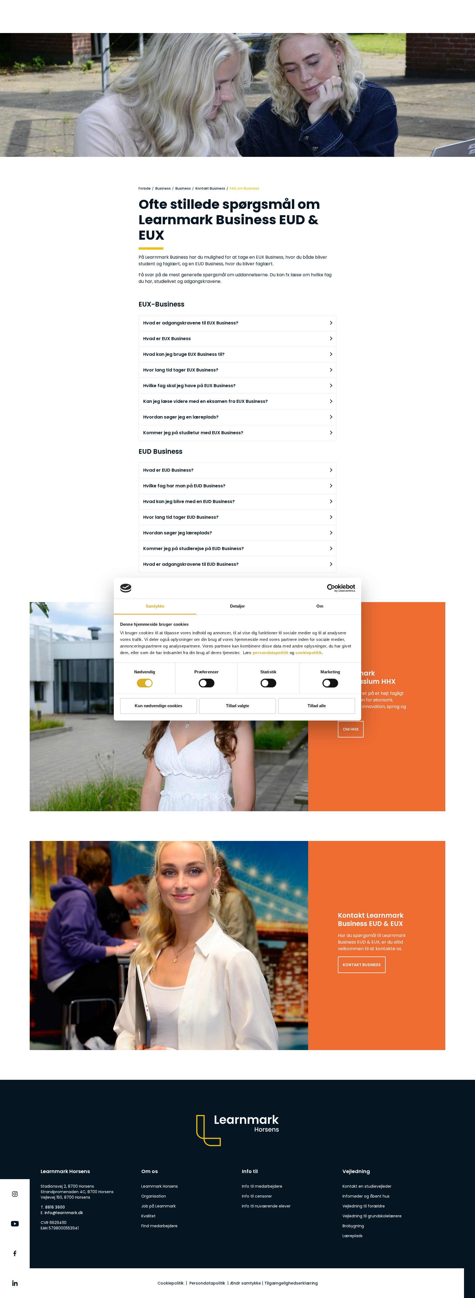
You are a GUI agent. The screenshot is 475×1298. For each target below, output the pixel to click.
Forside (145, 188)
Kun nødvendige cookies (158, 706)
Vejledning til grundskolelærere (372, 1216)
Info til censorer (257, 1196)
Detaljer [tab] (237, 606)
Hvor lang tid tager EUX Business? (180, 370)
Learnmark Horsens (159, 1186)
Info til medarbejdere (262, 1186)
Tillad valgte (237, 706)
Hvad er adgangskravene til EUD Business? (191, 564)
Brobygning (353, 1226)
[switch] (206, 683)
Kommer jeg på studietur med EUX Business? (193, 433)
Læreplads (353, 1236)
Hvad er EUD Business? (168, 470)
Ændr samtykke (245, 1283)
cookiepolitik (309, 653)
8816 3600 (55, 1207)
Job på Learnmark (158, 1206)
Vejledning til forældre (364, 1206)
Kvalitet (148, 1216)
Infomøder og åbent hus (366, 1196)
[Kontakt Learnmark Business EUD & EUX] (237, 945)
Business (163, 188)
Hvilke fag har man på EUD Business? (184, 486)
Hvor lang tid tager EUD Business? (181, 517)
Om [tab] (319, 606)
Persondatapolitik (207, 1283)
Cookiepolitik (171, 1283)
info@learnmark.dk (64, 1212)
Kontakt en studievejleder (367, 1186)
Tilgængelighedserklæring (291, 1283)
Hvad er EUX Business (167, 338)
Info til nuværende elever (266, 1206)
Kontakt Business (210, 188)
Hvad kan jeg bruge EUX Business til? (184, 354)
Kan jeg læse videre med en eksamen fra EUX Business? (205, 401)
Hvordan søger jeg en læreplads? (181, 417)
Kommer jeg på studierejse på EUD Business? (193, 548)
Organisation (153, 1196)
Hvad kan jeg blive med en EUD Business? (189, 501)
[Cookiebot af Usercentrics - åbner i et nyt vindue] (331, 588)
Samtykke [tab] (155, 606)
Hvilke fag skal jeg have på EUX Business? (189, 385)
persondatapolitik (271, 653)
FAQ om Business (244, 188)
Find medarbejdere (159, 1226)
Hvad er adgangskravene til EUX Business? (190, 323)
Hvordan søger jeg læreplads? (177, 533)
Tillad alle (317, 706)
